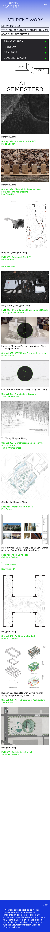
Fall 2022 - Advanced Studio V (16, 257)
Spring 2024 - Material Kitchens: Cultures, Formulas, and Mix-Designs (21, 190)
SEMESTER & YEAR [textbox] (15, 58)
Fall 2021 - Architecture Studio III (17, 507)
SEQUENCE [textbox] (10, 52)
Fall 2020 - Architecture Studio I (16, 752)
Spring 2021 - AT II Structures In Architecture (23, 700)
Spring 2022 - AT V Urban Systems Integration (24, 353)
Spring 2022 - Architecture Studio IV (19, 394)
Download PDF (8, 569)
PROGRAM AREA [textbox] (13, 41)
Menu (45, 4)
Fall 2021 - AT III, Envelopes (14, 555)
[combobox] (25, 42)
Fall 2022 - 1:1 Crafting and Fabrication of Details (24, 310)
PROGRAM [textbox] (10, 46)
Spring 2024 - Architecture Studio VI (19, 141)
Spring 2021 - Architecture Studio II (18, 636)
